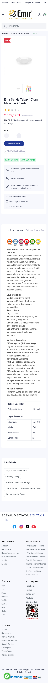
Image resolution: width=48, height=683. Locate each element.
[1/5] (5, 109)
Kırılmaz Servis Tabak (15, 494)
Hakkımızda (6, 549)
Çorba (4, 611)
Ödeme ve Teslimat (9, 640)
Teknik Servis (7, 651)
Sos (3, 615)
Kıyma (4, 604)
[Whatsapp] (7, 676)
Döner (4, 593)
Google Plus (31, 602)
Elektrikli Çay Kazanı (34, 560)
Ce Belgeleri (6, 648)
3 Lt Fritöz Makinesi (33, 571)
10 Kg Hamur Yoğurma (35, 546)
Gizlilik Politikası (8, 655)
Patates (5, 597)
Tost (3, 589)
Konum (4, 564)
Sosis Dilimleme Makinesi (36, 557)
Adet (6, 130)
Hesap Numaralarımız (10, 553)
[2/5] (7, 109)
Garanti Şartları (8, 644)
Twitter (29, 590)
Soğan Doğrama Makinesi (36, 564)
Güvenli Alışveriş (8, 637)
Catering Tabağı (12, 476)
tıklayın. (11, 123)
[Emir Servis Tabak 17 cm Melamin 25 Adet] (24, 60)
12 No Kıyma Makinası (34, 553)
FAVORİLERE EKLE (16, 151)
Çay (3, 586)
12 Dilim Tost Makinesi (35, 567)
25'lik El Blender (32, 575)
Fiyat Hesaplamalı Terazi (35, 549)
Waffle (4, 600)
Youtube (29, 598)
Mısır (3, 607)
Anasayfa (5, 546)
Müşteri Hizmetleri (9, 557)
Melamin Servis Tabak (31, 488)
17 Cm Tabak (11, 488)
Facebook (30, 586)
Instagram (30, 594)
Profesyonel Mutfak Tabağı (18, 482)
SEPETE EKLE (14, 143)
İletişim (4, 560)
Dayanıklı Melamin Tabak (17, 470)
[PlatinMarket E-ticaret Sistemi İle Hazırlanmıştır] (15, 677)
